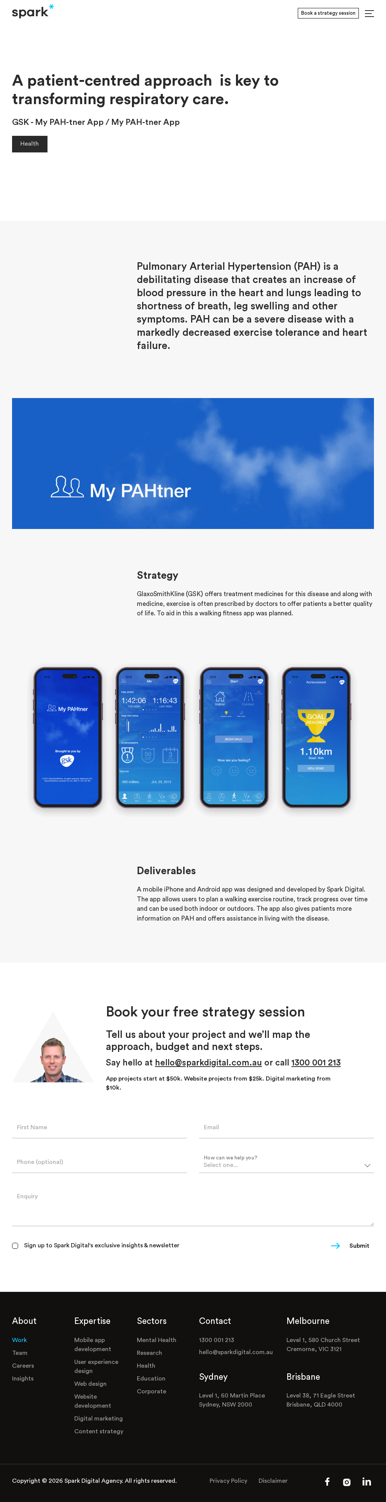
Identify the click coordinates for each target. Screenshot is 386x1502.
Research (149, 1353)
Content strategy (98, 1431)
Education (151, 1379)
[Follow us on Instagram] (347, 1485)
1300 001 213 (316, 1062)
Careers (23, 1366)
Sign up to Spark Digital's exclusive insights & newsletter (101, 1245)
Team (20, 1353)
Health (29, 144)
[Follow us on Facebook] (327, 1485)
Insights (23, 1379)
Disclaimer (273, 1481)
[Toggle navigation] (369, 13)
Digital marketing (98, 1419)
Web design (90, 1384)
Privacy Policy (228, 1481)
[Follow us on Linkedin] (366, 1485)
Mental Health (156, 1340)
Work (19, 1340)
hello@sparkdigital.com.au (208, 1062)
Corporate (151, 1391)
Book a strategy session (328, 13)
